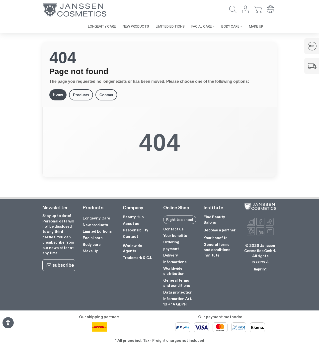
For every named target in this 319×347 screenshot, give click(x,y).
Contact (106, 95)
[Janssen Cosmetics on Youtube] (270, 231)
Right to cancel (179, 219)
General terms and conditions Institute (217, 250)
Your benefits (175, 235)
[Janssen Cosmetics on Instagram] (251, 222)
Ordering (171, 242)
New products (95, 224)
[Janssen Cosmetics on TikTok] (270, 222)
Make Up (90, 251)
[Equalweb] (7, 326)
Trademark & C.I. (137, 257)
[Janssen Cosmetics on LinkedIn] (260, 231)
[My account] (245, 9)
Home (58, 94)
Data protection (177, 292)
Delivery (170, 255)
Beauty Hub (133, 217)
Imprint (260, 269)
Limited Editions (97, 231)
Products (81, 95)
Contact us (173, 229)
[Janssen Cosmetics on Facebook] (260, 222)
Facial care (93, 237)
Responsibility (135, 230)
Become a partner (220, 230)
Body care (92, 244)
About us (131, 223)
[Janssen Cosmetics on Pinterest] (251, 231)
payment (171, 248)
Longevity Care (96, 218)
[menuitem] (81, 24)
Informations (174, 262)
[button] (233, 9)
